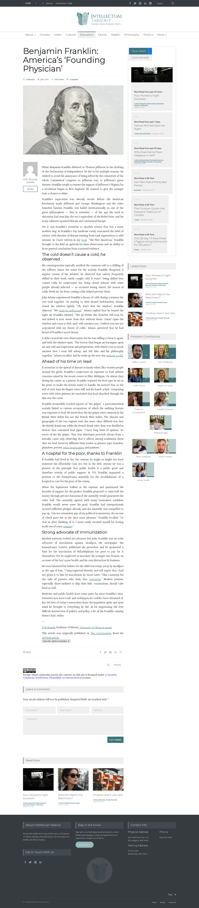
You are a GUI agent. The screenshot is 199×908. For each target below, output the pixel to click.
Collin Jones (139, 385)
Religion (144, 162)
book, (84, 239)
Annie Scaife (143, 480)
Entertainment (41, 803)
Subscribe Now (85, 845)
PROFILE (30, 189)
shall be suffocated (70, 310)
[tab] (140, 51)
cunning (67, 526)
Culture (71, 34)
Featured (26, 805)
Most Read (139, 51)
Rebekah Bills (161, 433)
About (29, 34)
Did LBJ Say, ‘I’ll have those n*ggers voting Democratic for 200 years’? (151, 241)
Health (115, 34)
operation (95, 579)
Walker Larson (139, 362)
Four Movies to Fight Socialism (61, 3)
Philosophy (131, 34)
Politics (148, 34)
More (160, 34)
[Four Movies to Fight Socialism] (38, 779)
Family (102, 34)
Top (170, 894)
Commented (140, 57)
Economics (32, 803)
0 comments (74, 79)
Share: (27, 652)
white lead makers (73, 447)
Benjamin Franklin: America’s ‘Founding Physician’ (64, 59)
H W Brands (48, 627)
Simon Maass (165, 456)
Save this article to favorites (55, 641)
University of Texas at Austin (96, 627)
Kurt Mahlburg (165, 362)
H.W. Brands (59, 79)
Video (57, 34)
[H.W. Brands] (30, 169)
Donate (45, 34)
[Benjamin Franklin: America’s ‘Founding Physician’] (73, 120)
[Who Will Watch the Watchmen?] (73, 779)
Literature (159, 160)
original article (50, 637)
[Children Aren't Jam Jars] (108, 779)
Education (87, 34)
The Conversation (100, 633)
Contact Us (172, 902)
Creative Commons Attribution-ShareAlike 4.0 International (70, 676)
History (136, 249)
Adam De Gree (165, 385)
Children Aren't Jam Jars (108, 795)
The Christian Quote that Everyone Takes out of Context (149, 211)
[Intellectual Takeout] (100, 21)
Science (77, 803)
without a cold (114, 355)
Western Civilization (36, 805)
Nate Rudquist (143, 456)
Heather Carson (165, 409)
